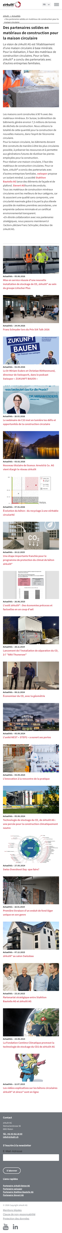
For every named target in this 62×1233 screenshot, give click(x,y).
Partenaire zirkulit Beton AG (16, 1185)
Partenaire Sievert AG (13, 1195)
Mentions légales (12, 1210)
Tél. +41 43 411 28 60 (12, 1133)
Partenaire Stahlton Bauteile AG (18, 1192)
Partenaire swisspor (12, 1188)
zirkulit (6, 16)
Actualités (16, 16)
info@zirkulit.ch (10, 1137)
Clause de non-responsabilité (19, 1214)
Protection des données (16, 1218)
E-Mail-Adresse (12, 1151)
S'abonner (12, 1170)
